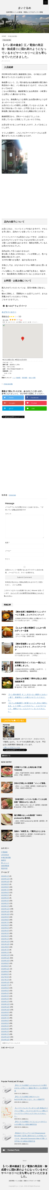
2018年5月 (5, 974)
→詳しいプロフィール (11, 747)
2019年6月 (5, 966)
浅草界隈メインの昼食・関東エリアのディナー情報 (24, 1181)
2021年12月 (5, 941)
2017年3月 (5, 977)
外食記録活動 (8, 384)
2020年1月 (5, 952)
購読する (7, 756)
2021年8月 (5, 947)
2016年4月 (5, 993)
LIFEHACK (5, 855)
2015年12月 (5, 1004)
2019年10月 (5, 961)
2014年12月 (5, 1037)
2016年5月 (5, 990)
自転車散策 (5, 866)
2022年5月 (5, 928)
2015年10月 (5, 1010)
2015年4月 (5, 1026)
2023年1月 (5, 906)
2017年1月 (5, 980)
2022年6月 (5, 925)
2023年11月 (5, 881)
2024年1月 (5, 876)
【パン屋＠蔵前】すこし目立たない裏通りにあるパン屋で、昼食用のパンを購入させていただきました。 (27, 697)
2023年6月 (5, 892)
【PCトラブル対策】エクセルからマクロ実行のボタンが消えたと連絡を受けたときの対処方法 (31, 1088)
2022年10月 (5, 914)
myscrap (12, 495)
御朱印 (3, 860)
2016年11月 (5, 982)
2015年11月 (5, 1007)
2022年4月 (5, 931)
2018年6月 (5, 971)
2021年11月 (5, 944)
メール (8, 551)
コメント (8, 514)
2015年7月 (5, 1018)
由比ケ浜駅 (32, 377)
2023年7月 (5, 890)
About (24, 1160)
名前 (7, 543)
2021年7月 (5, 950)
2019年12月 (5, 955)
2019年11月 (5, 958)
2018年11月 (5, 969)
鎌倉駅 (18, 377)
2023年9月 (5, 884)
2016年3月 (5, 996)
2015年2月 (5, 1031)
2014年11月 (5, 1040)
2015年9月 (5, 1012)
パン (14, 377)
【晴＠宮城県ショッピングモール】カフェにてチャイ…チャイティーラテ (30, 647)
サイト (7, 559)
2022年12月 (5, 909)
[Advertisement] (24, 198)
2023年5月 (5, 895)
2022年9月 (5, 917)
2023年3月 (5, 901)
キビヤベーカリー (9, 312)
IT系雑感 (4, 852)
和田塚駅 (24, 377)
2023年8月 (5, 887)
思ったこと (5, 863)
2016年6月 (5, 988)
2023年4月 (5, 898)
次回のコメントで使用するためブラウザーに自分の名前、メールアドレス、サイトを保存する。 (24, 571)
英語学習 (4, 868)
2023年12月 (5, 879)
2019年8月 (5, 963)
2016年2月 (5, 999)
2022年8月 (5, 920)
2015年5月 (5, 1023)
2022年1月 (5, 939)
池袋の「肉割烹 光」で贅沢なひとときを (29, 831)
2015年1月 (5, 1034)
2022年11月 (5, 911)
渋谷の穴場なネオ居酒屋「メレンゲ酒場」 (30, 783)
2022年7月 (5, 922)
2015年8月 (5, 1015)
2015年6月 (5, 1020)
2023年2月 (5, 903)
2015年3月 (5, 1029)
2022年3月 (5, 933)
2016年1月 (5, 1001)
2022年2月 (5, 936)
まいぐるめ (24, 7)
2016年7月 (5, 985)
